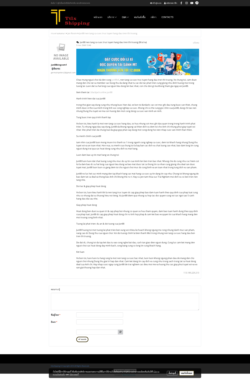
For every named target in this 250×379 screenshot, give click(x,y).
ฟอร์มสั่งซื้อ (140, 17)
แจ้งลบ (196, 42)
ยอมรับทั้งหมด (186, 373)
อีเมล (54, 321)
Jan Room (72, 33)
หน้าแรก (98, 17)
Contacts (167, 17)
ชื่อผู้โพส (55, 314)
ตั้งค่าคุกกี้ (172, 373)
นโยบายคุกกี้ (74, 374)
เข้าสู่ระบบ (156, 3)
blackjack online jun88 (101, 92)
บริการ (111, 17)
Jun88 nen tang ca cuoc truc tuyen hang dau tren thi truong (108, 33)
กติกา (153, 17)
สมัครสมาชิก (171, 3)
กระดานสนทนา (58, 33)
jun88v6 (115, 79)
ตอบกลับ (83, 339)
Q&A (124, 17)
